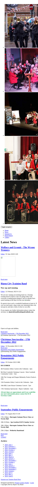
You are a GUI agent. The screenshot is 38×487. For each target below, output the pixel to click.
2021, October (10, 462)
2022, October (10, 450)
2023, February (10, 446)
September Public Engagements (17, 409)
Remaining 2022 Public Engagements (12, 349)
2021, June (9, 464)
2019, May (9, 474)
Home (6, 230)
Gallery (7, 237)
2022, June (9, 453)
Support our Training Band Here (11, 479)
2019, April (9, 476)
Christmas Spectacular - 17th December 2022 (15, 333)
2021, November (10, 460)
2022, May (9, 455)
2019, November (10, 467)
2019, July (8, 473)
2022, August (9, 452)
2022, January (10, 459)
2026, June (9, 445)
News (6, 232)
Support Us (8, 234)
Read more (4, 279)
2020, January (10, 466)
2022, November (10, 448)
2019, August (9, 471)
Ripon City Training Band (14, 283)
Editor (3, 254)
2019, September (10, 469)
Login (32, 483)
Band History (9, 235)
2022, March (9, 457)
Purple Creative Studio (22, 483)
